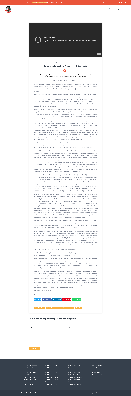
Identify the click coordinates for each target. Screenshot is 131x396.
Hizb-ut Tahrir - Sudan (75, 370)
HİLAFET (95, 9)
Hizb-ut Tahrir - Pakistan (75, 365)
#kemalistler (79, 307)
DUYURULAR (35, 2)
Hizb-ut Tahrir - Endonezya (30, 382)
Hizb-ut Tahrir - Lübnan (52, 379)
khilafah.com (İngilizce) (98, 375)
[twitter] (121, 2)
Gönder (34, 348)
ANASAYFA (23, 9)
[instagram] (123, 2)
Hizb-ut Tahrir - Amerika (30, 370)
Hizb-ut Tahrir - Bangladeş (30, 375)
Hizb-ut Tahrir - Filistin (52, 363)
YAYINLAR (81, 9)
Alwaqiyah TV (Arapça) (98, 365)
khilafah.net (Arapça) (97, 372)
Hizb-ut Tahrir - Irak (51, 370)
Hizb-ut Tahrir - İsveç (52, 372)
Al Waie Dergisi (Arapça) (98, 370)
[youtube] (125, 2)
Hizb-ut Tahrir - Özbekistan (76, 363)
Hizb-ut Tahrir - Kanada (52, 375)
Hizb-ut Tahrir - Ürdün (97, 363)
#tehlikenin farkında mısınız (67, 307)
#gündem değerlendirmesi (52, 307)
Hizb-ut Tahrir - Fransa (52, 365)
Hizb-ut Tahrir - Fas (28, 384)
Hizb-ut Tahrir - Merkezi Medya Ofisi (33, 363)
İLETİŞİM (109, 9)
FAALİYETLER (66, 9)
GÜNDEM (50, 9)
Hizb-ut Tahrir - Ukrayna (75, 384)
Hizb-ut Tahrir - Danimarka (30, 379)
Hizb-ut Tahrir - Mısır (52, 384)
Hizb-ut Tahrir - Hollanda (53, 367)
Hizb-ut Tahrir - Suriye (75, 372)
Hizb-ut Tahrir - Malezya (53, 382)
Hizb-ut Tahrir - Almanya (30, 367)
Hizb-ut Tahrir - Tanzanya (76, 377)
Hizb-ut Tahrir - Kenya (52, 377)
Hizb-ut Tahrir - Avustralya (30, 372)
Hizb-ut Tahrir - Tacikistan (76, 375)
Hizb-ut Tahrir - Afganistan (30, 365)
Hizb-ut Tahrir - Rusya (75, 367)
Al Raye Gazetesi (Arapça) (99, 367)
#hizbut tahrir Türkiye (39, 307)
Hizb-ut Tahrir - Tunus (75, 379)
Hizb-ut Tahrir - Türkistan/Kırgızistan (78, 382)
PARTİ (37, 9)
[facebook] (119, 2)
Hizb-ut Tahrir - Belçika (29, 377)
